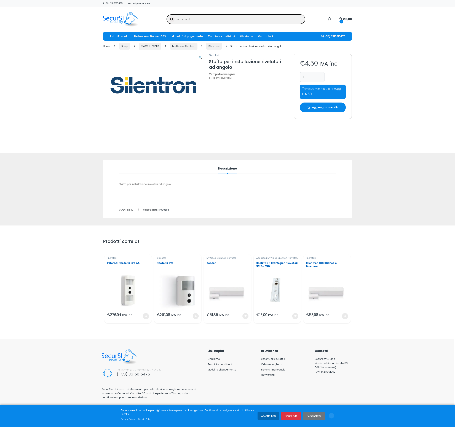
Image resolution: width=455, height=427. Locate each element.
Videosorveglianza (272, 364)
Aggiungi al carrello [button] (143, 316)
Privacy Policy (128, 419)
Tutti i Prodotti (119, 36)
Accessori (261, 257)
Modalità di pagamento (187, 36)
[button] (200, 57)
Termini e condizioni (221, 36)
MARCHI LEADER (150, 46)
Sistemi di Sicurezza (273, 359)
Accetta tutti (268, 415)
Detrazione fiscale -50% (150, 36)
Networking (268, 375)
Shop (124, 46)
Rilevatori (214, 46)
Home (106, 46)
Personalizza (314, 415)
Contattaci (265, 36)
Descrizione (227, 169)
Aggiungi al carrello (325, 107)
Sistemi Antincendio (273, 369)
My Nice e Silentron (183, 46)
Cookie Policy (145, 419)
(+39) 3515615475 (113, 3)
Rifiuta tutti (291, 415)
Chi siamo (246, 36)
